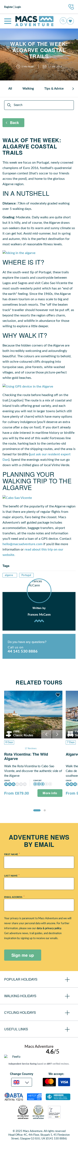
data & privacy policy (49, 928)
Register (8, 7)
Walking (28, 88)
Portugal (26, 575)
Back (14, 122)
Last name (11, 875)
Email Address (14, 897)
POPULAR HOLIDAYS (20, 979)
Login (18, 7)
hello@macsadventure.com (22, 544)
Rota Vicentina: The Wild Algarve (26, 756)
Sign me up (22, 955)
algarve (9, 575)
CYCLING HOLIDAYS (20, 1012)
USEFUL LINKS (16, 1029)
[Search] (9, 105)
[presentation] (73, 88)
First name (12, 854)
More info (50, 793)
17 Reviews (31, 748)
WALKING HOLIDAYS (20, 996)
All (10, 88)
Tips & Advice (54, 88)
